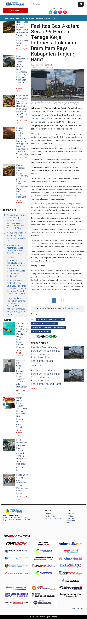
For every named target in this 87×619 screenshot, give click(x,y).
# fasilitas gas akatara (41, 331)
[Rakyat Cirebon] (70, 551)
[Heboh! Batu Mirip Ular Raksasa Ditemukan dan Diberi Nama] (9, 27)
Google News (73, 308)
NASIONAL (39, 18)
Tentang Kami (50, 516)
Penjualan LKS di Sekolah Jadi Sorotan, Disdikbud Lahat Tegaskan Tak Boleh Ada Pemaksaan (21, 373)
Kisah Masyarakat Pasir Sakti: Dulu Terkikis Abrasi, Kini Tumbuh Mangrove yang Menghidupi (21, 452)
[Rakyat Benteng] (16, 602)
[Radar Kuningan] (16, 573)
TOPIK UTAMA (9, 18)
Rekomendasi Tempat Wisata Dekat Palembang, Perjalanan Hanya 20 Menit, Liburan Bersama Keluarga (22, 335)
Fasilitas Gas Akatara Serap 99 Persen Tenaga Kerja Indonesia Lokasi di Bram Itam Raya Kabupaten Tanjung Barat (46, 377)
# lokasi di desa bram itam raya (44, 323)
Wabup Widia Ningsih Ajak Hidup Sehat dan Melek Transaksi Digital (15, 237)
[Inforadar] (70, 558)
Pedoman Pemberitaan (53, 518)
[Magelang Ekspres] (70, 565)
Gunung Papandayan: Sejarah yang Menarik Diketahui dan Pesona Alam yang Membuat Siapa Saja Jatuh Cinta (22, 69)
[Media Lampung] (16, 551)
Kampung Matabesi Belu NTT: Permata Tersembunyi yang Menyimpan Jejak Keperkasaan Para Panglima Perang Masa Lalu (22, 181)
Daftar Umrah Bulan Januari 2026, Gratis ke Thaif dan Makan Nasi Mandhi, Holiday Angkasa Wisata (21, 412)
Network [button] (15, 10)
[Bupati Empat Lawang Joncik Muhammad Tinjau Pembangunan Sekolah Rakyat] (9, 480)
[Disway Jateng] (43, 565)
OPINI (56, 18)
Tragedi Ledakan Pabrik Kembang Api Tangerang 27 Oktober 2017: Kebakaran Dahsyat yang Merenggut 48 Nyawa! (15, 306)
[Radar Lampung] (16, 565)
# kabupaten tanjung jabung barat (50, 319)
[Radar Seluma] (70, 595)
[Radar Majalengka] (43, 573)
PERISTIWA (24, 18)
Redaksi (48, 514)
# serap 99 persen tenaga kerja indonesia (48, 327)
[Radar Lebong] (43, 595)
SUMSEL (32, 18)
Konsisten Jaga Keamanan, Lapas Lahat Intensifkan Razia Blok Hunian (13, 249)
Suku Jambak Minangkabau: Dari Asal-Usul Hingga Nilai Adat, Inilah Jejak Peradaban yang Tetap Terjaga (22, 106)
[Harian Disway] (43, 543)
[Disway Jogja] (70, 573)
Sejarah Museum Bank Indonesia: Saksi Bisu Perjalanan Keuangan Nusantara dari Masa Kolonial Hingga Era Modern (15, 287)
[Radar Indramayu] (43, 551)
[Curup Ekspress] (43, 587)
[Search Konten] (81, 4)
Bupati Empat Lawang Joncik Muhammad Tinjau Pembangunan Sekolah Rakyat (23, 484)
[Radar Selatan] (43, 602)
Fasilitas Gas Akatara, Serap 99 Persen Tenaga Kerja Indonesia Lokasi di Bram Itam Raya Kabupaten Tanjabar (46, 354)
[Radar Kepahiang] (16, 587)
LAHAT (17, 18)
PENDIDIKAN (48, 18)
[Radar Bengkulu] (16, 595)
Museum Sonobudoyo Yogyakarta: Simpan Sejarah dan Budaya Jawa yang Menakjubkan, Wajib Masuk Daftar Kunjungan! (14, 266)
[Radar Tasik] (70, 543)
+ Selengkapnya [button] (77, 608)
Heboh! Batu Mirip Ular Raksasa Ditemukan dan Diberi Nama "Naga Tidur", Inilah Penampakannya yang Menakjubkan (24, 33)
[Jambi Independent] (16, 558)
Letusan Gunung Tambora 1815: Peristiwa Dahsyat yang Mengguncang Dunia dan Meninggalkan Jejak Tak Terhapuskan (22, 141)
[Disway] (16, 543)
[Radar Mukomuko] (70, 587)
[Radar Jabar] (70, 580)
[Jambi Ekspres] (43, 558)
